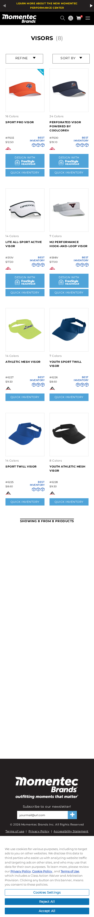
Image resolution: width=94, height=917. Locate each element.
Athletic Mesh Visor (23, 361)
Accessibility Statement (71, 831)
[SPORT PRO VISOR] (25, 107)
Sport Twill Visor (21, 466)
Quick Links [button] (71, 20)
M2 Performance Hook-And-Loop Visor (69, 244)
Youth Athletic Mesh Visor (68, 468)
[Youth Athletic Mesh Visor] (69, 451)
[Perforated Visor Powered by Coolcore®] (69, 107)
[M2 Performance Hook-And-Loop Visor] (69, 226)
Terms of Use (70, 871)
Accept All (47, 911)
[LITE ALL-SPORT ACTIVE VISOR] (25, 226)
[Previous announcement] (3, 5)
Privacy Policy (39, 831)
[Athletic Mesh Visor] (25, 346)
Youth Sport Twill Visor (66, 364)
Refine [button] (21, 58)
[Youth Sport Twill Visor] (69, 346)
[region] (47, 876)
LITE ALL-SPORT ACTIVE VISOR (23, 244)
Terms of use (14, 831)
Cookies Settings (47, 892)
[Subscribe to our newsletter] (72, 815)
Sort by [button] (68, 58)
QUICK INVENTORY (24, 172)
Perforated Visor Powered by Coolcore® (65, 126)
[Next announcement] (90, 5)
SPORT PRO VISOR (19, 122)
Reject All (47, 901)
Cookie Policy (42, 871)
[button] (63, 19)
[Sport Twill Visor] (25, 451)
